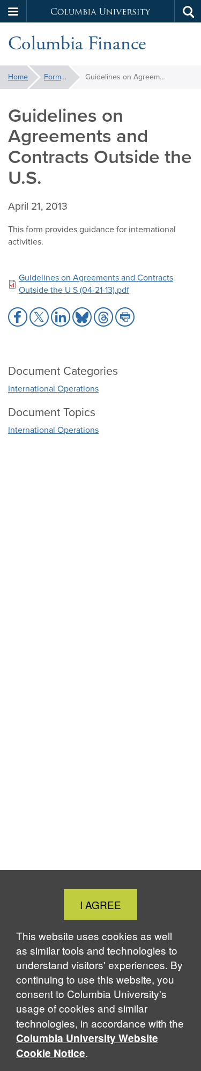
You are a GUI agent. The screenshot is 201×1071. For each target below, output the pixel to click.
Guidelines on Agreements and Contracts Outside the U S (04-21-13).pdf (96, 283)
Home (18, 77)
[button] (13, 11)
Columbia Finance (77, 44)
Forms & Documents (62, 77)
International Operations (53, 388)
